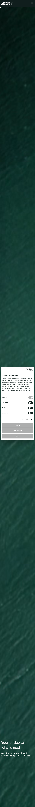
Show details (26, 419)
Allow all (17, 425)
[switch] (30, 402)
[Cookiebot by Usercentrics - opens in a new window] (25, 370)
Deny (17, 436)
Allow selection (17, 430)
